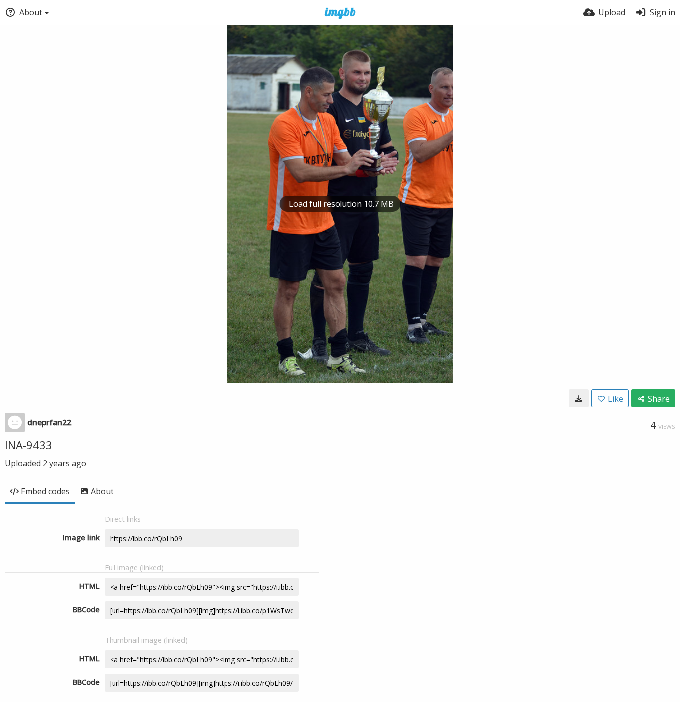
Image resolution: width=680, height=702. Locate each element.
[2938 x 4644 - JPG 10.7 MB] (579, 398)
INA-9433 (28, 444)
